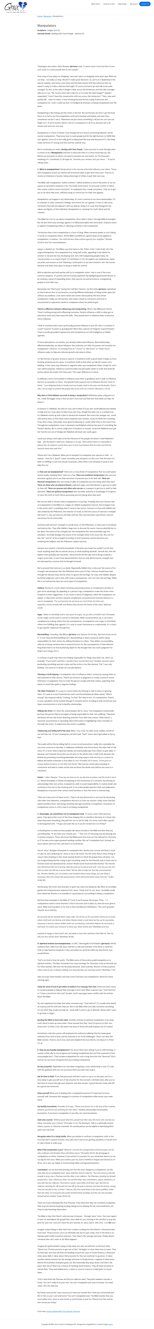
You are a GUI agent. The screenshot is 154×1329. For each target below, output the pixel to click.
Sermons (76, 1311)
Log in (110, 1324)
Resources (48, 16)
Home (39, 16)
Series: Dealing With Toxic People (59, 1311)
